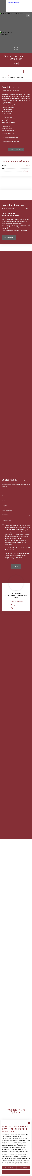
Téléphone (5, 506)
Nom (3, 496)
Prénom (4, 491)
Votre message (6, 520)
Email (3, 501)
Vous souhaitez (5, 514)
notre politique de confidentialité (12, 1164)
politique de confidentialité (13, 558)
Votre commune (7, 510)
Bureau (10, 76)
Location (4, 76)
